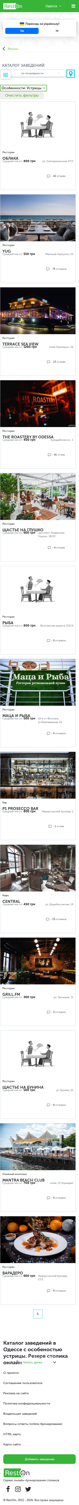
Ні (57, 30)
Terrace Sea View (20, 344)
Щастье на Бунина (23, 1087)
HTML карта (12, 1434)
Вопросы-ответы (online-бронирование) (32, 1424)
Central (11, 901)
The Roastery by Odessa (28, 437)
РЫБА (7, 623)
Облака (10, 158)
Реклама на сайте (16, 1393)
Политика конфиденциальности (26, 1403)
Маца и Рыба (16, 716)
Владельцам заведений (20, 1414)
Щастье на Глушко (22, 530)
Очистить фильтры (22, 95)
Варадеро (12, 1273)
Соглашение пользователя (22, 1383)
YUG (6, 251)
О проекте (11, 1373)
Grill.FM (11, 994)
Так (22, 30)
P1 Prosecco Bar (20, 808)
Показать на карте (70, 74)
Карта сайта (12, 1444)
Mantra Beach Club (23, 1180)
